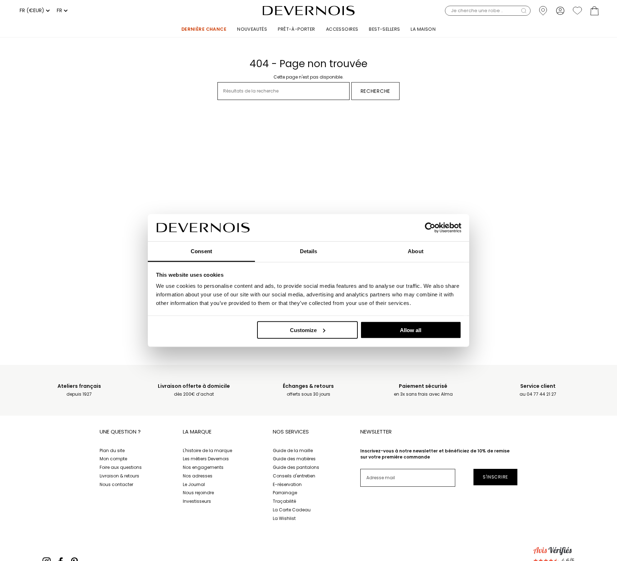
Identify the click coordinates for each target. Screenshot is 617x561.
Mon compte (113, 459)
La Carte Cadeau (292, 510)
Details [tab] (308, 251)
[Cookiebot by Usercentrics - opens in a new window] (430, 227)
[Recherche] (524, 11)
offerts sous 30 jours (308, 390)
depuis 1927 (79, 390)
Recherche (375, 91)
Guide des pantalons (296, 467)
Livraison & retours (119, 476)
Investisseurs (197, 501)
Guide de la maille (293, 450)
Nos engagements (203, 467)
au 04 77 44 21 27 (538, 390)
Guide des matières (294, 459)
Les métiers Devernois (206, 459)
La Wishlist (284, 518)
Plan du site (112, 450)
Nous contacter (116, 484)
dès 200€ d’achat (194, 390)
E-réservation (287, 484)
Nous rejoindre (198, 493)
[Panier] (594, 10)
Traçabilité (284, 501)
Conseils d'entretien (294, 476)
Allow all (410, 330)
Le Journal (194, 484)
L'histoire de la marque (207, 450)
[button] (488, 10)
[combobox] (34, 11)
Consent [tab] (201, 251)
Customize (303, 330)
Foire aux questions (121, 467)
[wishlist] (577, 10)
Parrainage (285, 493)
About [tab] (415, 251)
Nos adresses (197, 476)
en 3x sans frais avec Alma (423, 390)
